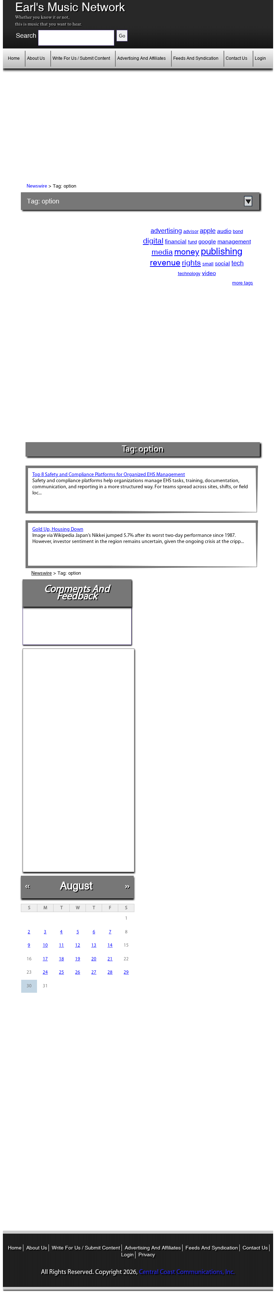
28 (109, 972)
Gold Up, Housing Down (57, 529)
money (186, 251)
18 (61, 959)
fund (192, 241)
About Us (36, 58)
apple (208, 230)
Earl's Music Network (70, 7)
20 (93, 959)
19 (77, 959)
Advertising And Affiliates (141, 58)
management (234, 241)
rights (191, 263)
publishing (221, 251)
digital (153, 241)
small (207, 263)
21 (109, 959)
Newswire (37, 186)
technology (189, 273)
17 (45, 959)
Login (260, 58)
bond (238, 231)
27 (93, 972)
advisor (190, 231)
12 (77, 945)
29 (126, 972)
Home (14, 58)
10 (45, 945)
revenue (165, 262)
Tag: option (43, 201)
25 (61, 972)
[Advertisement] (85, 131)
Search (26, 35)
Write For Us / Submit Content (81, 58)
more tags (242, 283)
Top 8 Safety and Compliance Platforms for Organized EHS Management (108, 474)
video (209, 273)
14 (109, 945)
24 (45, 972)
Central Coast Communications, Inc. (187, 1272)
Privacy (146, 1254)
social (222, 263)
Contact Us (236, 58)
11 (61, 945)
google (207, 241)
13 (93, 945)
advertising (166, 230)
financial (176, 241)
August (76, 886)
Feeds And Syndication (195, 58)
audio (224, 231)
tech (237, 263)
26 (77, 972)
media (162, 252)
